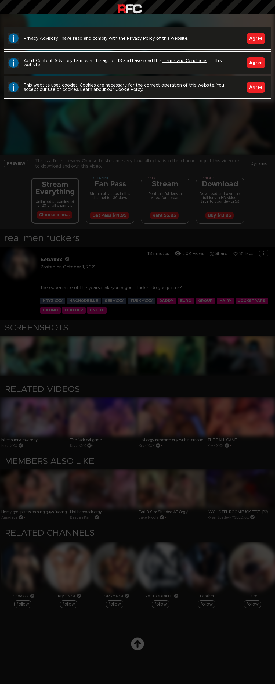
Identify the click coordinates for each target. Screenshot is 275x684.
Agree (256, 38)
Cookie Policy (128, 89)
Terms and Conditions (184, 61)
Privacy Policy (141, 38)
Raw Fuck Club (129, 8)
